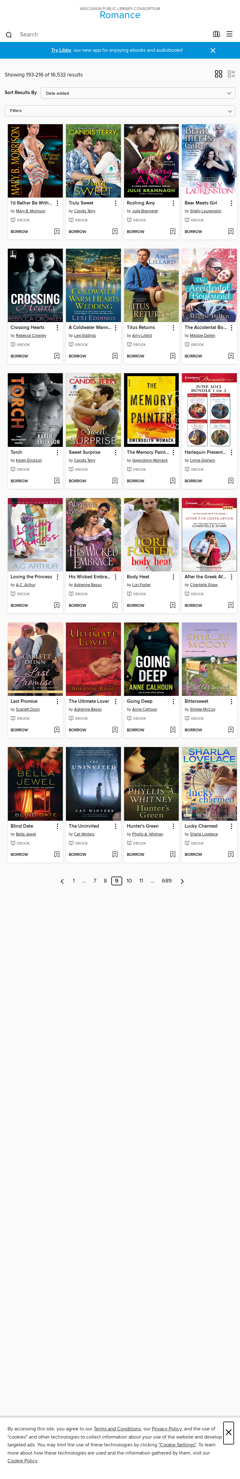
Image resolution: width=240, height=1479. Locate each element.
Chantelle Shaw (204, 584)
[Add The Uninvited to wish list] (115, 855)
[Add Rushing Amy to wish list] (173, 232)
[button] (218, 76)
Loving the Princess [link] (31, 577)
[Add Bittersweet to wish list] (231, 730)
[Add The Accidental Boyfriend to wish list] (231, 357)
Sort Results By (21, 93)
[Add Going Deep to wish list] (173, 730)
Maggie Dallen (202, 335)
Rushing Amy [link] (141, 203)
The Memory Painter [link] (148, 452)
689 (167, 880)
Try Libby (61, 50)
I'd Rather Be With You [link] (32, 203)
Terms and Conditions (117, 1429)
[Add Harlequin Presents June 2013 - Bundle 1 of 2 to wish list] (231, 481)
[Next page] (182, 881)
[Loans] (216, 35)
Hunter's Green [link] (143, 826)
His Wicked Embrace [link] (90, 577)
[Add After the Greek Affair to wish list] (231, 606)
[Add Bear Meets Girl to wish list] (231, 232)
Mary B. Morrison (30, 211)
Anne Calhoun (144, 709)
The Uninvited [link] (84, 826)
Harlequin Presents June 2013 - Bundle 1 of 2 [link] (206, 452)
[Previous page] (62, 881)
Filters (16, 111)
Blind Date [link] (22, 826)
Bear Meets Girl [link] (201, 203)
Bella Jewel (26, 834)
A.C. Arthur (25, 584)
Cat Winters (84, 834)
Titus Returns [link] (141, 328)
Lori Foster (141, 584)
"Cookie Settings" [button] (177, 1445)
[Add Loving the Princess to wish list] (57, 606)
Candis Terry (84, 211)
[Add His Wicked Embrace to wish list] (115, 606)
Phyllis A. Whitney (147, 834)
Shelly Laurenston (205, 211)
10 (129, 880)
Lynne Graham (202, 460)
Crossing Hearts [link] (27, 328)
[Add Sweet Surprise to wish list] (115, 481)
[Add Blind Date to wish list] (57, 855)
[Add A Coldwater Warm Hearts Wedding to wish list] (115, 357)
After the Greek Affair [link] (206, 577)
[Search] (9, 34)
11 (141, 880)
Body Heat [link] (138, 577)
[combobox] (107, 34)
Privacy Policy (167, 1429)
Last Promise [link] (24, 701)
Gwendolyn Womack (150, 460)
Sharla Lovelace (204, 834)
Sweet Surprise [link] (84, 452)
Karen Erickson (29, 460)
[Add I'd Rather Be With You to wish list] (57, 232)
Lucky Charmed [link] (201, 826)
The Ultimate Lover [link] (89, 701)
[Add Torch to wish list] (57, 481)
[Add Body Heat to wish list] (173, 606)
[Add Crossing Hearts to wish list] (57, 357)
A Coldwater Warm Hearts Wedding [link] (90, 328)
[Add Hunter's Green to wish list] (173, 855)
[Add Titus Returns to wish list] (173, 357)
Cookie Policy (22, 1461)
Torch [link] (16, 452)
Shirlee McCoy (202, 709)
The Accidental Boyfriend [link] (206, 328)
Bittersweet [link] (196, 701)
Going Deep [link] (139, 701)
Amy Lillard (142, 335)
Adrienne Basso (88, 584)
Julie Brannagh (145, 211)
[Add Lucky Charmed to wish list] (231, 855)
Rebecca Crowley (31, 335)
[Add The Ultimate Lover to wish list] (115, 730)
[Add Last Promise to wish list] (57, 730)
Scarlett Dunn (28, 709)
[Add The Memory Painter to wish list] (173, 481)
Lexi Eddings (85, 335)
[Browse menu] (229, 34)
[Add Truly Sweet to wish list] (115, 232)
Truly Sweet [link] (81, 203)
